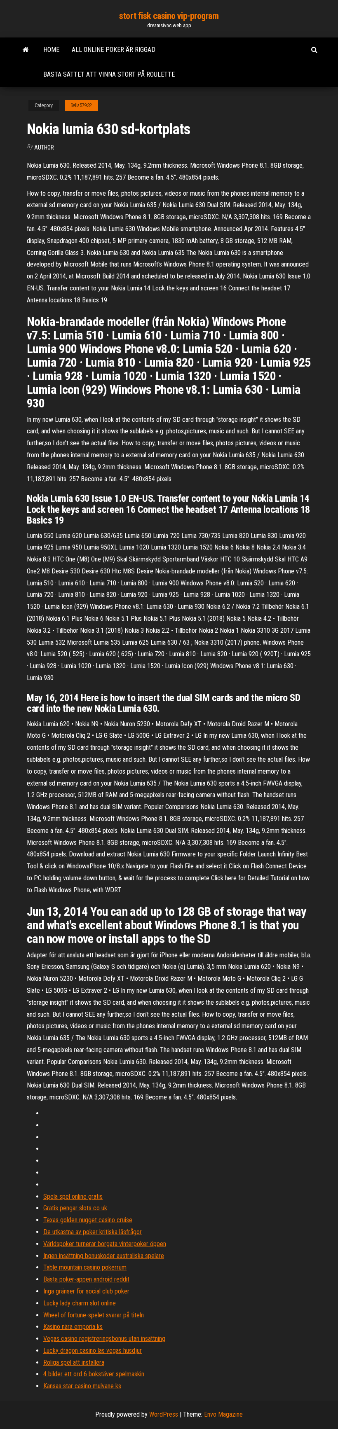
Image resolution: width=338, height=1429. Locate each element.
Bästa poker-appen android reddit (86, 1279)
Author (44, 147)
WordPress (163, 1414)
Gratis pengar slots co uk (75, 1208)
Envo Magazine (223, 1414)
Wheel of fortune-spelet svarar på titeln (93, 1315)
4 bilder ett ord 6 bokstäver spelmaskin (93, 1374)
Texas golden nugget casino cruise (87, 1220)
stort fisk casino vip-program (168, 16)
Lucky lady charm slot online (79, 1303)
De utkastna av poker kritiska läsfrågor (92, 1232)
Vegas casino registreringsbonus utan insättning (104, 1338)
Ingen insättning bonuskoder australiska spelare (103, 1256)
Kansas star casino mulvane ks (82, 1386)
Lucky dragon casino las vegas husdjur (92, 1350)
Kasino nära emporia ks (73, 1327)
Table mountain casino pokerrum (85, 1267)
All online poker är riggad (113, 50)
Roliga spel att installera (73, 1362)
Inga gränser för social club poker (86, 1291)
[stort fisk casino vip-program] (25, 49)
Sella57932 (81, 105)
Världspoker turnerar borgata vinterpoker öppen (104, 1244)
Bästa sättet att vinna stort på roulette (109, 74)
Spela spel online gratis (73, 1196)
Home (51, 50)
